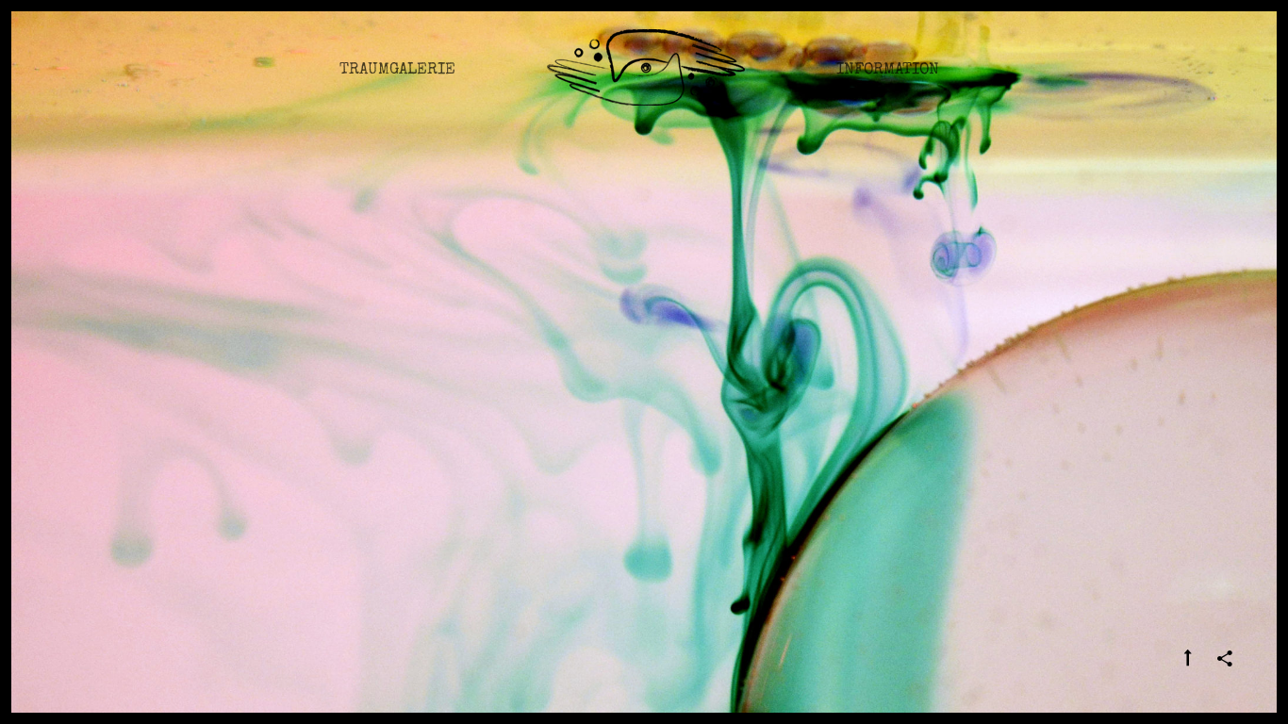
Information (887, 70)
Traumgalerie (397, 70)
